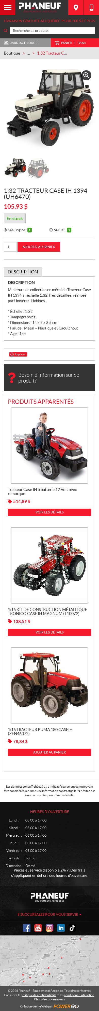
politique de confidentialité (38, 995)
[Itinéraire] (76, 7)
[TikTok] (72, 928)
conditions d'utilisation (79, 995)
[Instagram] (49, 928)
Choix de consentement (49, 999)
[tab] (23, 272)
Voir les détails (50, 512)
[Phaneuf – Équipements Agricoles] (41, 7)
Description (23, 271)
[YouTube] (38, 928)
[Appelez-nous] (91, 7)
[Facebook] (26, 928)
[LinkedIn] (61, 928)
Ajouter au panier (39, 247)
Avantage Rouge (23, 42)
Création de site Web (34, 1006)
